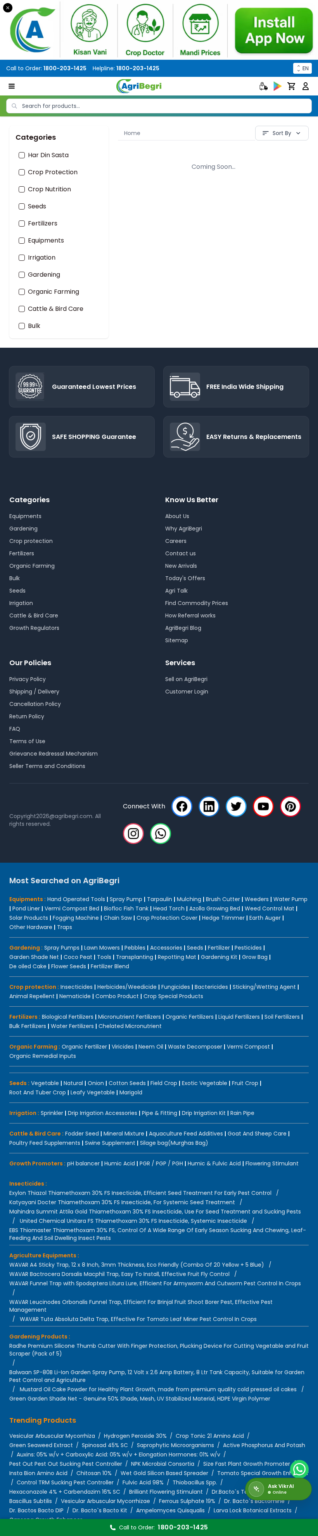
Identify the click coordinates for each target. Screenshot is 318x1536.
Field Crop (163, 1083)
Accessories (166, 948)
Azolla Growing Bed (214, 908)
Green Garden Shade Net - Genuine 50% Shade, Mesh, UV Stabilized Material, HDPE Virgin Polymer (139, 1399)
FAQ (14, 729)
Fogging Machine (76, 918)
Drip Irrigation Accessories (102, 1113)
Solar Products (28, 918)
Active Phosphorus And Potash (264, 1445)
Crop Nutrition (49, 189)
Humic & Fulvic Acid (214, 1163)
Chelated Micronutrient (130, 1026)
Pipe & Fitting (159, 1113)
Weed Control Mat (269, 908)
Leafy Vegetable (93, 1092)
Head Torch (169, 908)
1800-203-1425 (64, 68)
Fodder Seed (82, 1133)
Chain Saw (118, 918)
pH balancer (83, 1163)
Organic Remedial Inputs (42, 1056)
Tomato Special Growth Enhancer (263, 1473)
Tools (104, 957)
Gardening (44, 275)
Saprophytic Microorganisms (175, 1445)
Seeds (37, 206)
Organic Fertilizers (190, 1017)
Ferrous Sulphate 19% (187, 1501)
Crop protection (31, 541)
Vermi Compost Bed (72, 908)
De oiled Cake (28, 966)
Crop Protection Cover (167, 918)
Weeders (257, 899)
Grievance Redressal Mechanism (53, 754)
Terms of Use (27, 741)
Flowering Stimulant (272, 1163)
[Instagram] (133, 833)
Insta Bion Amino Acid (38, 1473)
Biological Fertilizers (67, 1017)
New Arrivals (181, 566)
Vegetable (45, 1083)
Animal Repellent (32, 996)
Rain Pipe (242, 1113)
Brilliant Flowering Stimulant (166, 1492)
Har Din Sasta (48, 155)
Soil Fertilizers (282, 1017)
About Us (177, 516)
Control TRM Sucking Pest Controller (65, 1482)
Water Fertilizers (72, 1026)
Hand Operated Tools (76, 899)
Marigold (130, 1092)
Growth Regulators (34, 628)
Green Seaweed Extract (41, 1445)
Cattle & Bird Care (55, 309)
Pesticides (248, 948)
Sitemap (176, 640)
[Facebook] (181, 806)
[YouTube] (263, 806)
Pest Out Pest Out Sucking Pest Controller (65, 1464)
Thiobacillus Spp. (195, 1482)
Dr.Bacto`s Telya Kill (238, 1492)
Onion (96, 1083)
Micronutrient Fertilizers (129, 1017)
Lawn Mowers (102, 948)
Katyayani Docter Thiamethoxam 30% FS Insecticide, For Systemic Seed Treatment (122, 1202)
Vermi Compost (248, 1047)
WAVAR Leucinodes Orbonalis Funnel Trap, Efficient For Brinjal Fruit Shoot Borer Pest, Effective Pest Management (141, 1306)
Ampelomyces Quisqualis (170, 1510)
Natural (73, 1083)
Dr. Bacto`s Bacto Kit (100, 1510)
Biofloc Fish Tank (126, 908)
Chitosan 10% (94, 1473)
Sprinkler (52, 1113)
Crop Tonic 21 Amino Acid (210, 1436)
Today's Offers (185, 578)
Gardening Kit (219, 957)
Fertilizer (219, 948)
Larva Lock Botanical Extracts (253, 1510)
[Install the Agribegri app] (159, 30)
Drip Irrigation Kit (204, 1113)
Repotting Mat (177, 957)
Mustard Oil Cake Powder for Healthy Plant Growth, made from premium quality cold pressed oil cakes (158, 1389)
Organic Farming (53, 292)
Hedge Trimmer (223, 918)
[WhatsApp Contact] (299, 1469)
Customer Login (186, 691)
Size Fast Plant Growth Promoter (246, 1464)
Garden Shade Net (34, 957)
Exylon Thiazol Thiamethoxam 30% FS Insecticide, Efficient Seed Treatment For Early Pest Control (140, 1193)
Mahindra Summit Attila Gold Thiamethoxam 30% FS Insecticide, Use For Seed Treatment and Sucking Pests (155, 1211)
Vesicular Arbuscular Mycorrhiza (52, 1436)
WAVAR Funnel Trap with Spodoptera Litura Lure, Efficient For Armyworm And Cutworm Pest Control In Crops (155, 1283)
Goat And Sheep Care (257, 1133)
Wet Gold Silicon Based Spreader (164, 1473)
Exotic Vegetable (204, 1083)
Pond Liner (26, 908)
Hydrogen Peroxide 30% (135, 1436)
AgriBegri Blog (183, 628)
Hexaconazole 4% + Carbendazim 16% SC (64, 1492)
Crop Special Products (173, 996)
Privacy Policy (27, 679)
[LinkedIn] (209, 806)
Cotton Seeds (127, 1083)
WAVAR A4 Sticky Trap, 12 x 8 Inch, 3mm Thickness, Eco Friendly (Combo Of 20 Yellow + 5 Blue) (136, 1265)
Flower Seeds (68, 966)
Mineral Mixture (124, 1133)
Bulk (34, 326)
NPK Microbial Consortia (162, 1464)
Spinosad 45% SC (105, 1445)
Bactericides (211, 987)
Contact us (180, 553)
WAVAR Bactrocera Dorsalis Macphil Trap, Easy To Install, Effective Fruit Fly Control (119, 1274)
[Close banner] (7, 7)
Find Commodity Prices (196, 603)
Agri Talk (176, 591)
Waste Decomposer (195, 1047)
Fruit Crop (245, 1083)
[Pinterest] (290, 806)
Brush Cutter (223, 899)
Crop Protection (53, 172)
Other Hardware (30, 927)
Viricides (123, 1047)
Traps (64, 927)
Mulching (189, 899)
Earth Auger (265, 918)
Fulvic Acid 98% (143, 1482)
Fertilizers (42, 223)
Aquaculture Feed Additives (186, 1133)
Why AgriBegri (183, 528)
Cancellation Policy (35, 704)
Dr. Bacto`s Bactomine (254, 1501)
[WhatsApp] (160, 833)
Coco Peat (78, 957)
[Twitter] (236, 806)
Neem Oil (150, 1047)
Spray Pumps (62, 948)
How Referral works (190, 615)
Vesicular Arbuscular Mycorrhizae (105, 1501)
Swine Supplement (110, 1143)
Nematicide (75, 996)
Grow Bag (255, 957)
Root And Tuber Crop (37, 1092)
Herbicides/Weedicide (127, 987)
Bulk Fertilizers (27, 1026)
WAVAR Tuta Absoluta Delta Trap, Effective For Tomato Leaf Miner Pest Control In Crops (138, 1319)
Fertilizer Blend (110, 966)
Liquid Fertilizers (239, 1017)
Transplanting (134, 957)
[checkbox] (22, 155)
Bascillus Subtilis (30, 1501)
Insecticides (76, 987)
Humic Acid (119, 1163)
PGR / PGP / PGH (161, 1163)
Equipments (46, 241)
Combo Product (117, 996)
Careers (176, 541)
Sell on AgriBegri (186, 679)
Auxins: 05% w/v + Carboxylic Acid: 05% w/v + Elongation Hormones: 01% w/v (118, 1454)
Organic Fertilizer (84, 1047)
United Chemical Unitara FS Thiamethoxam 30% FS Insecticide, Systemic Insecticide (133, 1221)
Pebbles (134, 948)
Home (132, 133)
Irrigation (41, 258)
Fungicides (175, 987)
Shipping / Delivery (34, 691)
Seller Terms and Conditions (47, 766)
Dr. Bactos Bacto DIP (36, 1510)
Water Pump (290, 899)
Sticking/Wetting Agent (264, 987)
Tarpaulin (159, 899)
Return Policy (26, 716)
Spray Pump (126, 899)
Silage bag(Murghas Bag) (174, 1143)
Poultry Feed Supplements (44, 1143)
